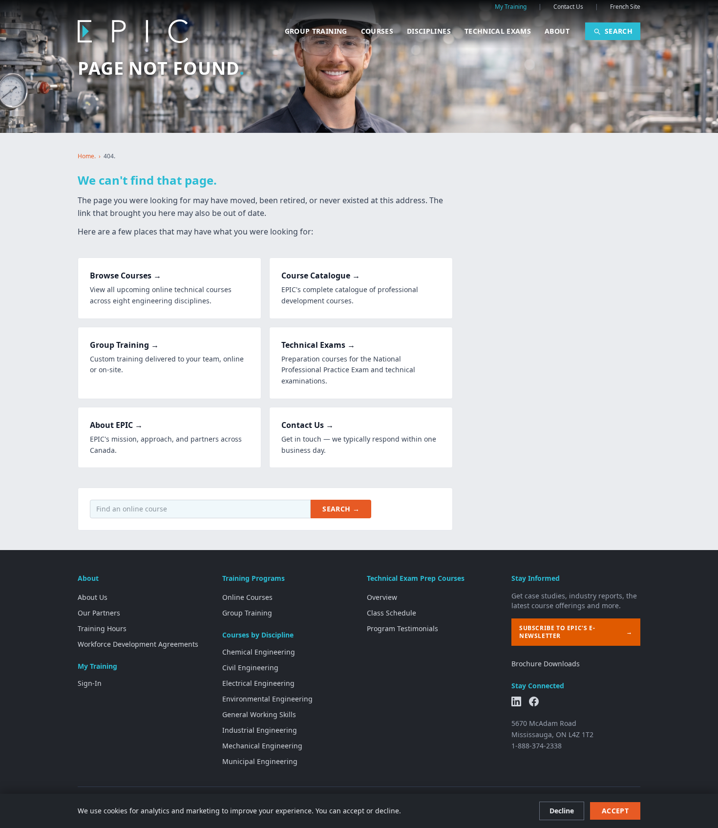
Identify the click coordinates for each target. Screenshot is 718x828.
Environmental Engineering (267, 698)
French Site (625, 7)
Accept (615, 810)
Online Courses (247, 597)
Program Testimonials (402, 628)
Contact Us (568, 7)
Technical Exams (498, 31)
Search (619, 31)
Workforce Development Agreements (138, 644)
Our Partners (99, 612)
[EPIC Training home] (133, 31)
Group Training (316, 31)
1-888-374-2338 (536, 745)
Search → (340, 508)
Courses (377, 31)
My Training (511, 7)
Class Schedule (391, 612)
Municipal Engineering (259, 761)
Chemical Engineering (258, 652)
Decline (561, 810)
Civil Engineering (250, 667)
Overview (382, 597)
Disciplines (429, 31)
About (557, 31)
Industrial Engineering (259, 730)
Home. (87, 156)
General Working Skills (259, 714)
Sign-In (90, 683)
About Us (92, 597)
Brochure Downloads (545, 663)
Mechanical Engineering (262, 745)
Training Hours (102, 628)
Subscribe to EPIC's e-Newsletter (576, 632)
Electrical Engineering (258, 683)
